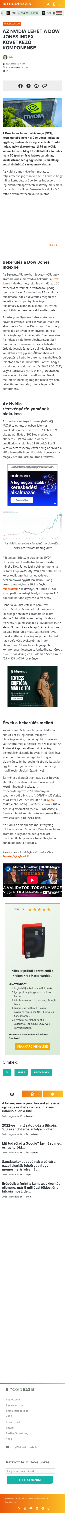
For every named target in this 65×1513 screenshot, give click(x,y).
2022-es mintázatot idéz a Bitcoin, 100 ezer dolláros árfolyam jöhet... (29, 1127)
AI (7, 1072)
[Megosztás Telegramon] (28, 85)
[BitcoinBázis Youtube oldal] (31, 1508)
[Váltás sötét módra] (54, 4)
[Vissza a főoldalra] (17, 3)
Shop (9, 1438)
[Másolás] (44, 85)
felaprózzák (10, 589)
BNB (19, 13)
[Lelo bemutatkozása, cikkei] (5, 57)
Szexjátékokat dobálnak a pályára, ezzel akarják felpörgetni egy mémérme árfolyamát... (29, 1165)
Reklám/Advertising (17, 1433)
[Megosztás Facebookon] (20, 85)
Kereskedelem (12, 23)
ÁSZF (9, 1416)
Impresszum (13, 1399)
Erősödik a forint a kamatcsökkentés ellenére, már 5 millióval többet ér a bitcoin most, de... (31, 1187)
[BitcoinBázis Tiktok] (49, 1508)
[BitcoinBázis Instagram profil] (25, 1508)
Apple (51, 800)
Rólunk (10, 1427)
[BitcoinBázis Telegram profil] (43, 1508)
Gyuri (29, 1174)
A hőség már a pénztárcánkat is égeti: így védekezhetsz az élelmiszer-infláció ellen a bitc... (32, 1107)
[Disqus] (32, 1246)
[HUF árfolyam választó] (59, 13)
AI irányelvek (13, 1422)
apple (21, 1072)
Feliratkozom (30, 1480)
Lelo (11, 57)
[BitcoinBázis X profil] (19, 1508)
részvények (41, 1072)
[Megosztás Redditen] (36, 85)
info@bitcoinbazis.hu (24, 1447)
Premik (30, 1116)
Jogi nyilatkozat (15, 1405)
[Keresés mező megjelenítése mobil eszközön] (48, 4)
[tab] (12, 1094)
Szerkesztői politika (17, 1410)
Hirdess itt (53, 245)
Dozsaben (32, 1134)
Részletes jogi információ (16, 856)
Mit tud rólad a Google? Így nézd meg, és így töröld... (32, 1145)
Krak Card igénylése (32, 1046)
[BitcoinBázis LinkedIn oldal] (37, 1508)
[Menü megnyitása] (59, 4)
